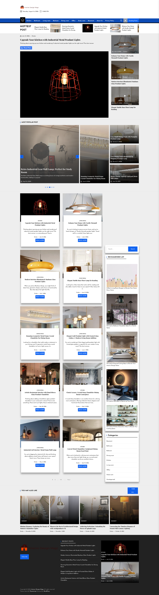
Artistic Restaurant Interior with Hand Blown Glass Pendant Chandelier (40, 393)
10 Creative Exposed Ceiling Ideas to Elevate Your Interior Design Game (121, 364)
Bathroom (37, 20)
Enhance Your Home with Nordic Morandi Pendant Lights (122, 57)
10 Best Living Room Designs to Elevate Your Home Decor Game (122, 289)
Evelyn (34, 36)
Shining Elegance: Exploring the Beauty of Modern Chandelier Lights (34, 527)
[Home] (22, 20)
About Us (100, 20)
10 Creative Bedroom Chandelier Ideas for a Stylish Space (121, 327)
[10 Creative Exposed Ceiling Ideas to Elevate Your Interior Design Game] (122, 347)
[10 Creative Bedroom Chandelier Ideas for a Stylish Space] (122, 309)
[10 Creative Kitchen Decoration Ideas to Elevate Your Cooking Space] (122, 415)
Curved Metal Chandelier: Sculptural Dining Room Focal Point (82, 450)
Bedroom (56, 20)
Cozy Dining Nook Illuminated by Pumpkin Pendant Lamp (122, 158)
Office (73, 20)
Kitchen (29, 20)
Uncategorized (111, 479)
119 (61, 479)
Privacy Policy (109, 20)
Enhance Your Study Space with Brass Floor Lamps (46, 172)
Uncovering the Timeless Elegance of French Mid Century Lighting (122, 527)
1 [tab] (45, 187)
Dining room (65, 20)
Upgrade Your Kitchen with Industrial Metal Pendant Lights (50, 39)
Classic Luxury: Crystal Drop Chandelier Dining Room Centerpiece (82, 393)
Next (68, 479)
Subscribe (24, 556)
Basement (91, 20)
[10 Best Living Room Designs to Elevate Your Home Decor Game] (122, 275)
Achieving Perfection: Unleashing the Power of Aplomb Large (92, 527)
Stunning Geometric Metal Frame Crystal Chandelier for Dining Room (93, 177)
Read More (40, 240)
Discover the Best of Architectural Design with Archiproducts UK (64, 527)
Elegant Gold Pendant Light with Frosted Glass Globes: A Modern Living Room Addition (83, 337)
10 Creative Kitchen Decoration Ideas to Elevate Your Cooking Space (122, 427)
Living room (46, 20)
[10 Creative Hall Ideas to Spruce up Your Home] (122, 384)
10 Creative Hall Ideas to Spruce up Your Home (120, 401)
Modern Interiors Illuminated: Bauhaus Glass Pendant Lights (124, 82)
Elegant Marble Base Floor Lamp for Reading (82, 280)
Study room (81, 20)
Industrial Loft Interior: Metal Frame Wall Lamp (40, 450)
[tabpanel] (49, 155)
